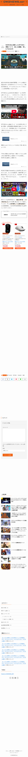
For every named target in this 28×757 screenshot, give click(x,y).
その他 (5, 607)
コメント (5, 427)
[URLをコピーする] (25, 379)
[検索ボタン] (26, 1)
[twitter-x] (10, 678)
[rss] (13, 678)
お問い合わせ (11, 750)
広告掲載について (18, 750)
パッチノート (7, 616)
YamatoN (19, 375)
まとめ (6, 622)
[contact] (15, 678)
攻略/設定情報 (7, 625)
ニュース (4, 51)
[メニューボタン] (1, 1)
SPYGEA (15, 375)
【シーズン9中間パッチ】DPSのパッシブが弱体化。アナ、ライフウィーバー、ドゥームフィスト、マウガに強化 (14, 639)
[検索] (18, 678)
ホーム (7, 750)
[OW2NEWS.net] (14, 1)
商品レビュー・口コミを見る (8, 241)
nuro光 (10, 375)
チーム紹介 (6, 610)
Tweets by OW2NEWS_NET (7, 673)
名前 (4, 448)
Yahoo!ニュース (14, 138)
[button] (3, 379)
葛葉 (23, 375)
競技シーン (6, 628)
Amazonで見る (8, 248)
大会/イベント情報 (8, 619)
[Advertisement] (14, 21)
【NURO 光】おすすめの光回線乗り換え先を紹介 (18, 214)
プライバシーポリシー (14, 752)
